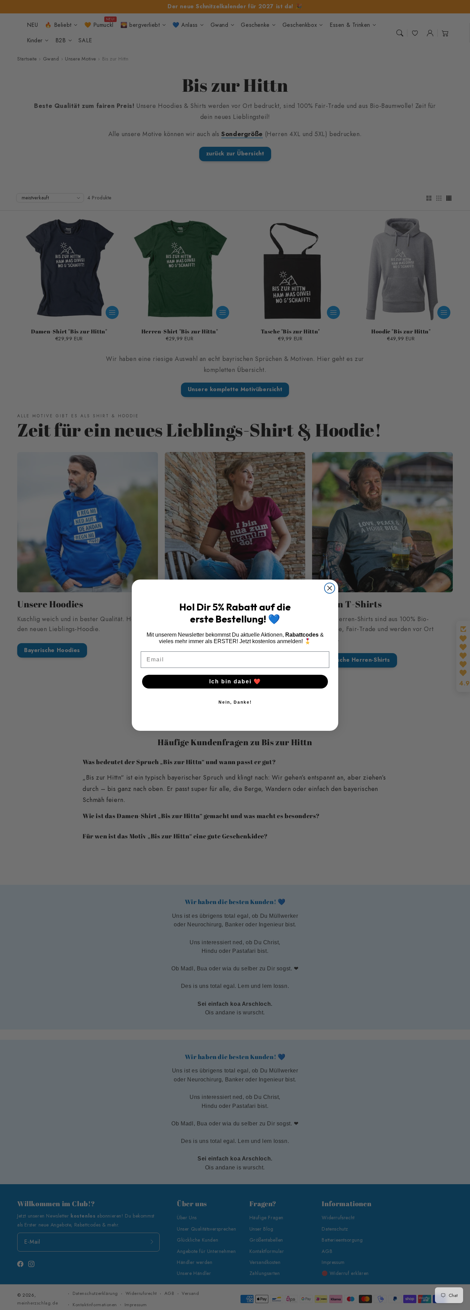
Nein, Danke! (235, 702)
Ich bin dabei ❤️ (235, 681)
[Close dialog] (329, 588)
